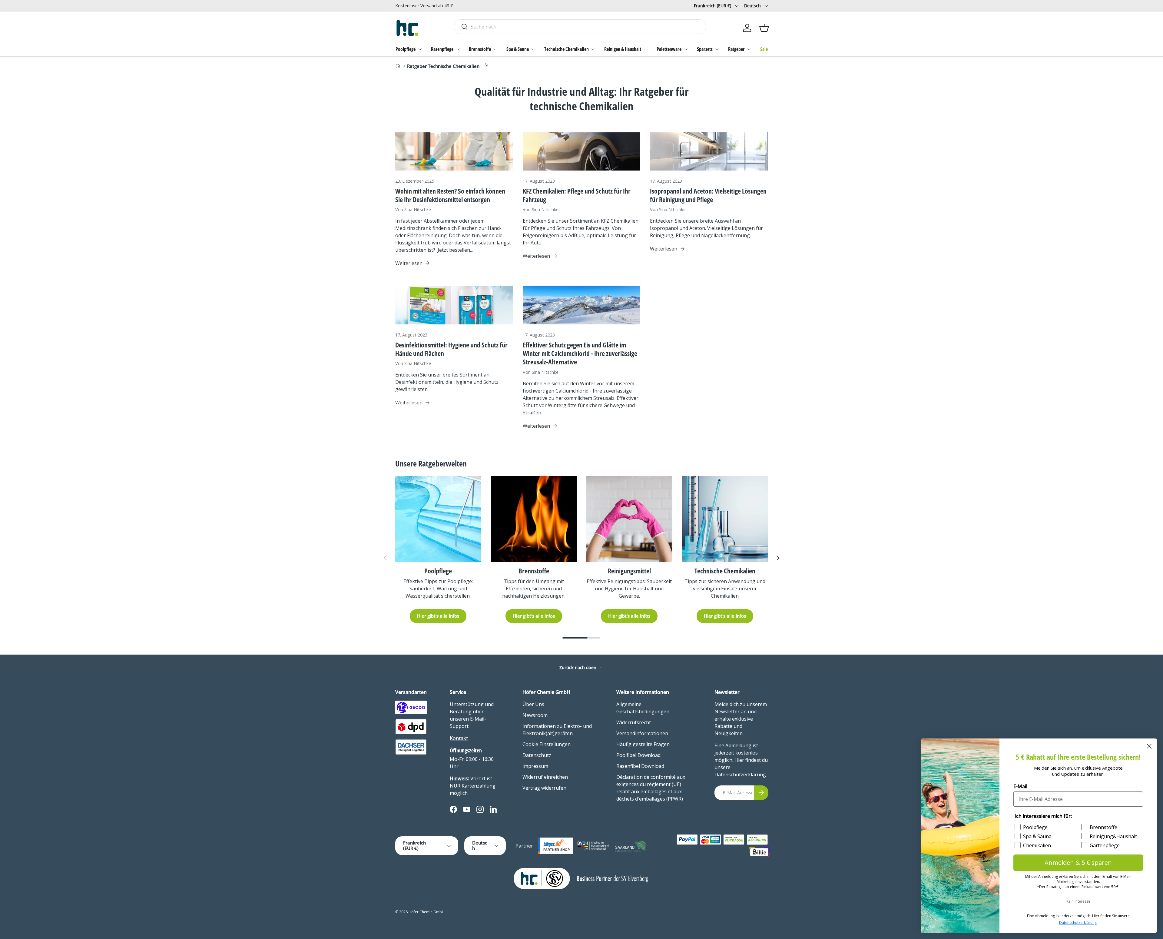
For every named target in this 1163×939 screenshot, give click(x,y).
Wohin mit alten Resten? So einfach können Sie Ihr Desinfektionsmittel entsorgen (450, 195)
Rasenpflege (442, 49)
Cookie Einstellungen (546, 744)
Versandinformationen (642, 733)
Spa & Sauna (517, 49)
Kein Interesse (1078, 901)
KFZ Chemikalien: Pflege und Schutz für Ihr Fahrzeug (577, 195)
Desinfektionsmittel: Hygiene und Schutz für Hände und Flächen (451, 349)
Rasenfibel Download (640, 766)
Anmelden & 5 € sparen (1078, 862)
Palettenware (669, 49)
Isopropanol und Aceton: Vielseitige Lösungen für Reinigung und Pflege (708, 195)
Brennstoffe (480, 49)
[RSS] (486, 66)
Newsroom (535, 715)
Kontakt (459, 738)
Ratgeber (736, 49)
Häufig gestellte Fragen (643, 744)
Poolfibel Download (638, 755)
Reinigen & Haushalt (622, 49)
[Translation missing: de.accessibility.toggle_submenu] (419, 49)
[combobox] (579, 27)
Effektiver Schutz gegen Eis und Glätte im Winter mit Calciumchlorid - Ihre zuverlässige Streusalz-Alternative (580, 353)
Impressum (535, 766)
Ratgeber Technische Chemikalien (443, 66)
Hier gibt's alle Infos (438, 616)
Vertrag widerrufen (544, 788)
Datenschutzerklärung (740, 774)
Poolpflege (406, 49)
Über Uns (533, 704)
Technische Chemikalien (566, 49)
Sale (764, 49)
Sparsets (705, 49)
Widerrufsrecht (633, 722)
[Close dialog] (1149, 746)
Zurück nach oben (578, 667)
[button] (764, 28)
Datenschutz (536, 755)
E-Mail (1020, 786)
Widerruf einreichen (545, 777)
